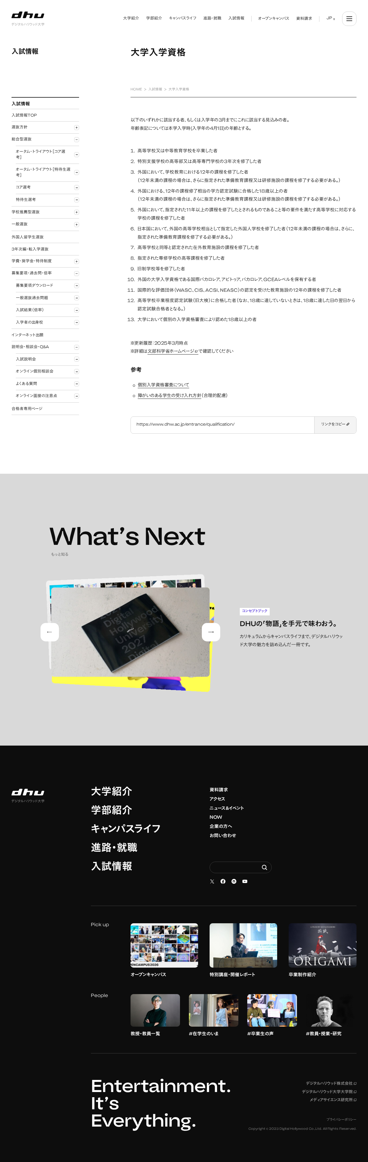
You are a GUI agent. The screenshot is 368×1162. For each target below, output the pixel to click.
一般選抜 (20, 225)
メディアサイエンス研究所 (333, 1100)
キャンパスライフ (126, 830)
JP (329, 18)
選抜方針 (20, 128)
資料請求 (219, 790)
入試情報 (111, 868)
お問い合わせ (223, 836)
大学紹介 (111, 793)
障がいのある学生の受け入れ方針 (170, 396)
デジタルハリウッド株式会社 (331, 1084)
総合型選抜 (22, 140)
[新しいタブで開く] (212, 881)
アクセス (217, 799)
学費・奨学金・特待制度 (32, 261)
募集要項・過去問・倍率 (32, 274)
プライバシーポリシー (341, 1120)
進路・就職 (114, 849)
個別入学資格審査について (163, 385)
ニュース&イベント (227, 808)
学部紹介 (111, 811)
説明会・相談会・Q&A (30, 347)
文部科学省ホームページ (173, 352)
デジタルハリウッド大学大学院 (329, 1092)
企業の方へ (221, 826)
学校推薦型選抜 (26, 213)
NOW (216, 817)
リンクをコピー (333, 425)
